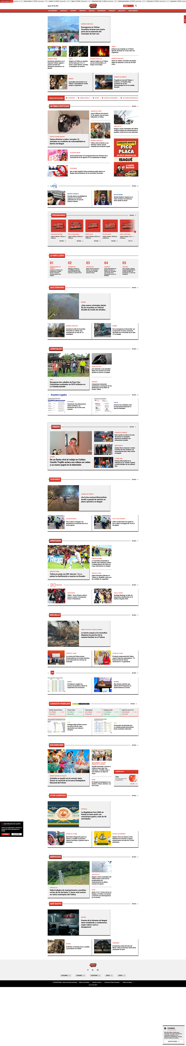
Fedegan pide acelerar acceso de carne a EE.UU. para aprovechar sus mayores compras (77, 727)
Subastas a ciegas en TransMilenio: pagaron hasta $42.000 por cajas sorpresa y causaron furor (75, 270)
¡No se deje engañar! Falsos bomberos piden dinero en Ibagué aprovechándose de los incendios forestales (87, 172)
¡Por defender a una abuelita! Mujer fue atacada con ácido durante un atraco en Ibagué (101, 370)
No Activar (17, 834)
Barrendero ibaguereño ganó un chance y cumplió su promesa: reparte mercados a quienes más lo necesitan (77, 839)
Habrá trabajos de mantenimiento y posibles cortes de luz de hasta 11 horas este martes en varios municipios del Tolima (68, 892)
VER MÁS (61, 241)
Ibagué (97, 98)
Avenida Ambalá (85, 98)
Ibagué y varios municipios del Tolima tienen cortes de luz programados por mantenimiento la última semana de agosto (101, 880)
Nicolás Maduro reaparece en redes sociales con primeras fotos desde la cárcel (123, 198)
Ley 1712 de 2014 (93, 985)
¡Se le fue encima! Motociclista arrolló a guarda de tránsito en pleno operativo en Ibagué (94, 499)
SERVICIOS (112, 10)
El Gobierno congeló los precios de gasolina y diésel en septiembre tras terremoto (77, 685)
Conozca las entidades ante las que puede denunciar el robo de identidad (123, 406)
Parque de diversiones (111, 98)
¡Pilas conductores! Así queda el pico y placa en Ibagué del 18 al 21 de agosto (123, 523)
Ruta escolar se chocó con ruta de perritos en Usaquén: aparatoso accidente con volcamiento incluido (125, 437)
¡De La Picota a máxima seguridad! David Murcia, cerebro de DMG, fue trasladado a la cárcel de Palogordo (128, 271)
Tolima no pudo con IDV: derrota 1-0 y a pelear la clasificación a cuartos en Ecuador (67, 575)
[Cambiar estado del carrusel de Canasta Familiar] (11, 1)
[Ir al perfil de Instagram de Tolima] (97, 970)
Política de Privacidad (84, 982)
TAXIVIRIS (73, 10)
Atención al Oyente (96, 982)
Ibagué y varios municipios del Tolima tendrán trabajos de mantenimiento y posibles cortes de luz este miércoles (126, 130)
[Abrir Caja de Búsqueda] (136, 6)
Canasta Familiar (5, 1)
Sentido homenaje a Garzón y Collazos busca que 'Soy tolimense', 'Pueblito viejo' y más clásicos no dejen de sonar (101, 770)
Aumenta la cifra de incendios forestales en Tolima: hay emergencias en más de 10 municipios (75, 331)
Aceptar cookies (172, 1041)
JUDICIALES (63, 10)
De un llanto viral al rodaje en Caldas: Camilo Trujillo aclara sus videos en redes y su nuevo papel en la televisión (70, 462)
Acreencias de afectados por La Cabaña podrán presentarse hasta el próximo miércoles (124, 727)
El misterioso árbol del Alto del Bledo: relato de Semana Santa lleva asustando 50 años (124, 947)
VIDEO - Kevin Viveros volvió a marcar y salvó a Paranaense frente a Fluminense (77, 597)
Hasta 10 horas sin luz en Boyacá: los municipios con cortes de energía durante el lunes (92, 270)
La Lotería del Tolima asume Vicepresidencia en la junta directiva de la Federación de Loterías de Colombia (77, 658)
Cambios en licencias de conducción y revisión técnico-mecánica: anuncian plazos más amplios (56, 272)
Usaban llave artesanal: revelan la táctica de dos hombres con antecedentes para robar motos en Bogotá (125, 450)
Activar (6, 834)
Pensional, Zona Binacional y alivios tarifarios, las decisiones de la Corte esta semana (76, 406)
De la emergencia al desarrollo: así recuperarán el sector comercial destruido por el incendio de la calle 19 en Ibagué (123, 331)
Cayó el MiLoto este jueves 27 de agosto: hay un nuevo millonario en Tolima (100, 115)
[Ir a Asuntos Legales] (59, 395)
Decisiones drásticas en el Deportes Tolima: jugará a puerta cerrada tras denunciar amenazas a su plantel (56, 64)
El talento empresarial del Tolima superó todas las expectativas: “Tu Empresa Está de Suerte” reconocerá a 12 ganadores (123, 658)
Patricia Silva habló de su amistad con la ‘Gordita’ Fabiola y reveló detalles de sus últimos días (125, 463)
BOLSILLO (92, 10)
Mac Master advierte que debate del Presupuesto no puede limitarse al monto (122, 685)
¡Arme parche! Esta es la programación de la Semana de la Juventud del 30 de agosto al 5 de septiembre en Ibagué (89, 156)
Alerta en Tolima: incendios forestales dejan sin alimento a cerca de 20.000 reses (124, 62)
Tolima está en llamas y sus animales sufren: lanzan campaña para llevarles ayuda (100, 144)
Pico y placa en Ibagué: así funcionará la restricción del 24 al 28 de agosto (77, 523)
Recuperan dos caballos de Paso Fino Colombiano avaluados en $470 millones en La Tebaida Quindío (67, 384)
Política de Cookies (173, 1038)
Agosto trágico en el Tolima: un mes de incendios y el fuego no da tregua (99, 63)
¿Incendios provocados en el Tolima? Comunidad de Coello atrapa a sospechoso (78, 83)
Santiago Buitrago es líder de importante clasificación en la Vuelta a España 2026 (123, 597)
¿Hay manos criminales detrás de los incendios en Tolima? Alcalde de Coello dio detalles (93, 307)
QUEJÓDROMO (52, 10)
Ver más (134, 106)
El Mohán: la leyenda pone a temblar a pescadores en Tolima (78, 947)
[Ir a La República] (52, 673)
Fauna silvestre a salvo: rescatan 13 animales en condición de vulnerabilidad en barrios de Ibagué (67, 141)
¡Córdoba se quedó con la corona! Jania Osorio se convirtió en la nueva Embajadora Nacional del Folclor (67, 780)
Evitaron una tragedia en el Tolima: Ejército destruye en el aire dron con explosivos (123, 50)
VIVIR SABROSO (133, 10)
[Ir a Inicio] (93, 6)
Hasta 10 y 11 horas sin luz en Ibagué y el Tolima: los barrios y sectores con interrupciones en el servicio (101, 894)
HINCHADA (82, 10)
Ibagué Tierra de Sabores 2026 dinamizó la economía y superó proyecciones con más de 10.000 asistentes (123, 839)
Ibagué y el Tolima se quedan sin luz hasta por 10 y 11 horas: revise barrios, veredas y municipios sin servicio (78, 63)
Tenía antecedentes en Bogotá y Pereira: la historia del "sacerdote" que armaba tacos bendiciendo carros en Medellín (110, 272)
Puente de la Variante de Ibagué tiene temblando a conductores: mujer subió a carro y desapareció (94, 923)
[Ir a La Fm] (53, 186)
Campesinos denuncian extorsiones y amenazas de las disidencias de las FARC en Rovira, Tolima (102, 386)
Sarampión (71, 98)
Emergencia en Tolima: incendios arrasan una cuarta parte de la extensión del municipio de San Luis (93, 30)
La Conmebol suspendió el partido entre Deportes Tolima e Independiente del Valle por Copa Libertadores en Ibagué (101, 563)
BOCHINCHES (101, 10)
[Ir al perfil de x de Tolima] (92, 970)
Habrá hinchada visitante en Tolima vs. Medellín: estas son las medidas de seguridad (101, 577)
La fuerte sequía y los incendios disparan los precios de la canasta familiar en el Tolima (94, 635)
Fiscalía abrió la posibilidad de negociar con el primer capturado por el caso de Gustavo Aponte (77, 198)
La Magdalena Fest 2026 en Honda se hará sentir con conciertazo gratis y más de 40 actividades (93, 815)
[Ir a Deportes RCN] (56, 585)
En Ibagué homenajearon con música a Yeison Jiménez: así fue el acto (101, 783)
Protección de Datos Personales (112, 982)
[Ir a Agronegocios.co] (81, 704)
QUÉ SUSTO (121, 10)
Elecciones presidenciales (131, 98)
